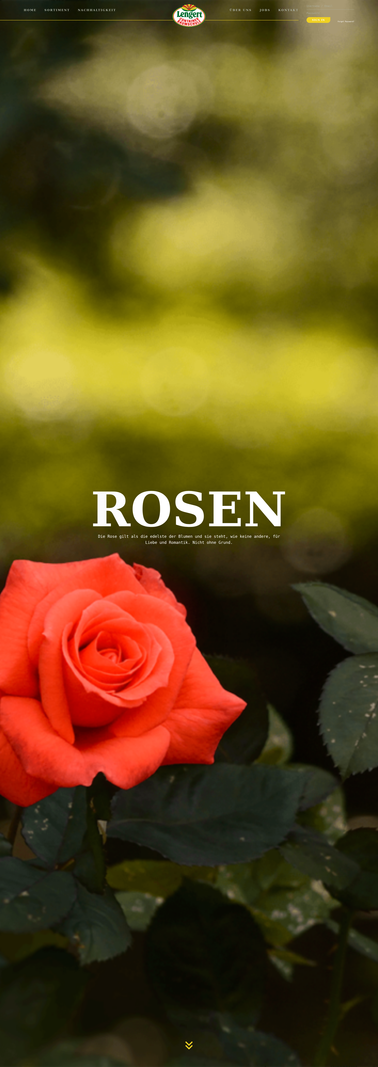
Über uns (241, 10)
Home (30, 10)
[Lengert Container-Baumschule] (189, 15)
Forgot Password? (346, 22)
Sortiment (57, 10)
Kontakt (288, 10)
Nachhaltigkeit (97, 10)
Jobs (265, 10)
